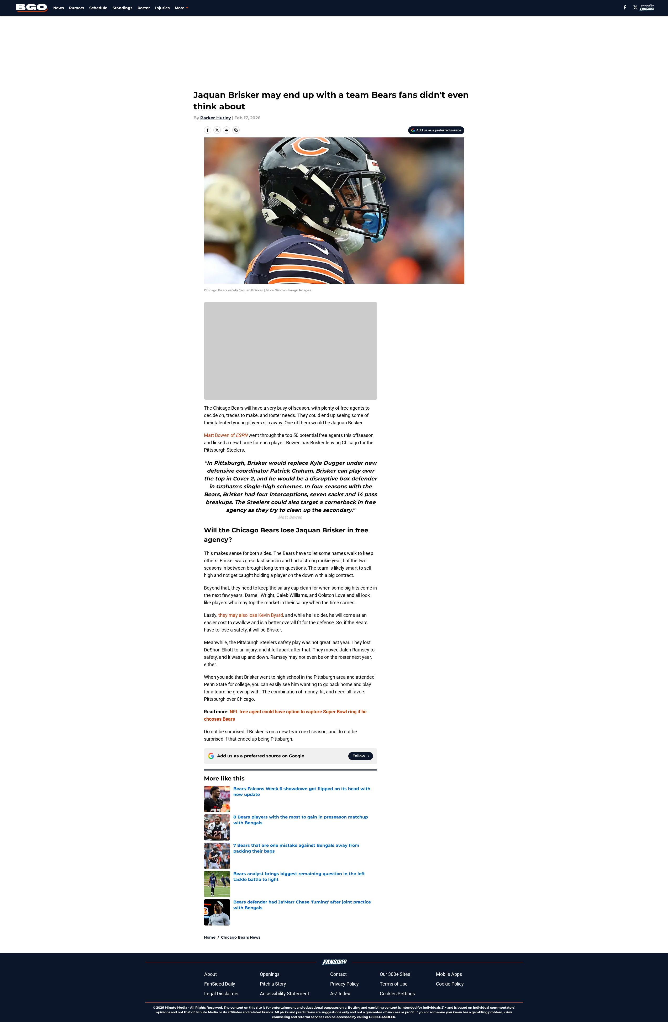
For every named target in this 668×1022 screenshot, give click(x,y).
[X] (635, 7)
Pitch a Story (273, 984)
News (58, 8)
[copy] (236, 130)
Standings (122, 8)
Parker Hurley (215, 117)
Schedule (98, 8)
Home (209, 937)
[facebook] (625, 7)
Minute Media (176, 1007)
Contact (338, 974)
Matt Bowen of (226, 435)
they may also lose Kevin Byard (250, 615)
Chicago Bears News (240, 937)
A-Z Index (340, 993)
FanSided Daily (219, 984)
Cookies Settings (397, 993)
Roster (144, 8)
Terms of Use (394, 984)
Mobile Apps (449, 974)
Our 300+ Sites (395, 974)
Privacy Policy (344, 984)
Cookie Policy (450, 984)
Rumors (76, 8)
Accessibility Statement (284, 993)
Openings (270, 974)
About (210, 974)
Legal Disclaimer (221, 993)
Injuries (162, 8)
